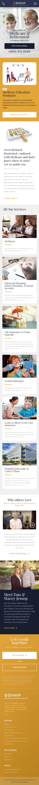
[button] (35, 3)
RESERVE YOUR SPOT (19, 114)
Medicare (7, 724)
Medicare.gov (7, 682)
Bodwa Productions (22, 782)
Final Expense (9, 735)
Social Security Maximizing (13, 732)
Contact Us (8, 754)
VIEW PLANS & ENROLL (20, 46)
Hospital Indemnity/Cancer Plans (15, 741)
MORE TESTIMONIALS (19, 554)
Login (6, 714)
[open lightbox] (19, 520)
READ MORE (10, 628)
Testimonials (8, 759)
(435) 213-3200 (19, 667)
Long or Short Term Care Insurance (16, 738)
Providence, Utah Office (12, 769)
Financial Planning (10, 727)
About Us (7, 756)
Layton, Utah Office (11, 772)
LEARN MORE (11, 198)
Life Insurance (9, 730)
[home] (19, 4)
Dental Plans (8, 744)
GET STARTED (19, 655)
